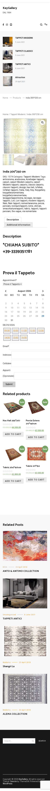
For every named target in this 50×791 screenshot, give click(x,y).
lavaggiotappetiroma (13, 198)
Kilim (5, 567)
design (22, 187)
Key (32, 190)
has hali (30, 187)
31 (12, 320)
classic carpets (35, 184)
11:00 (24, 330)
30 (6, 320)
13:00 (41, 330)
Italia (21, 190)
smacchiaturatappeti (13, 208)
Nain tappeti (14, 203)
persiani (7, 206)
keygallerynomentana (13, 192)
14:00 (7, 337)
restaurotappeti (19, 206)
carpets (23, 184)
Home (5, 114)
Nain (5, 203)
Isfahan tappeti (10, 190)
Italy (27, 190)
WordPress (7, 783)
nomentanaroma (29, 203)
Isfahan (38, 187)
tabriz (27, 208)
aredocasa (20, 179)
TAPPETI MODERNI (24, 38)
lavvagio (28, 198)
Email (6, 346)
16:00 (24, 337)
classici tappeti (10, 187)
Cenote (13, 781)
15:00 (15, 337)
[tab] (12, 219)
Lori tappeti (22, 200)
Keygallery (40, 190)
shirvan (37, 206)
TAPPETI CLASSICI (24, 51)
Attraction (20, 77)
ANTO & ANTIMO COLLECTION (21, 571)
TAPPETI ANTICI (23, 64)
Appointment (10, 280)
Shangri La (8, 666)
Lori (13, 200)
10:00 (15, 330)
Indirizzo (7, 355)
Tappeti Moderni (17, 114)
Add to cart (13, 434)
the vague (16, 211)
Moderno (7, 662)
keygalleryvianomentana (14, 195)
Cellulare (7, 363)
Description (13, 219)
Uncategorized (9, 615)
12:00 (32, 330)
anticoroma (8, 179)
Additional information (18, 225)
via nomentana (29, 211)
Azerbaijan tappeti (35, 179)
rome (30, 206)
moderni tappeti (36, 200)
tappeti (34, 208)
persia (41, 203)
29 (43, 316)
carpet (6, 182)
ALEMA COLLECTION (15, 714)
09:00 (7, 330)
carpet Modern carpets (21, 182)
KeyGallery (10, 8)
